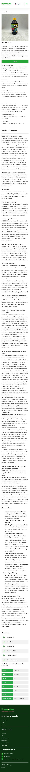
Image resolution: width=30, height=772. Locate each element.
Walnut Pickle (4, 720)
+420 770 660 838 (8, 753)
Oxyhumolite (4, 740)
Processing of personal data (7, 765)
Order (15, 61)
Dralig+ (3, 722)
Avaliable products (5, 738)
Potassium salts (4, 745)
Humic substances (5, 743)
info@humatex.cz (8, 756)
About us (3, 735)
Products (9, 11)
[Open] (26, 4)
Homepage (3, 11)
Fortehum (4, 725)
